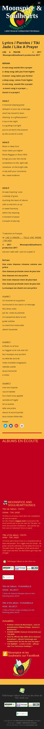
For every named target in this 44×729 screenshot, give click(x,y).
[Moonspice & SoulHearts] (22, 667)
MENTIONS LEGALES (30, 723)
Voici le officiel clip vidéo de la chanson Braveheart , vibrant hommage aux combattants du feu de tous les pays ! (23, 639)
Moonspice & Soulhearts (22, 11)
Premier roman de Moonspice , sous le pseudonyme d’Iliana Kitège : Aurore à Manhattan (23, 627)
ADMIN (18, 723)
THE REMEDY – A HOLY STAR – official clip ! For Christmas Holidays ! (23, 645)
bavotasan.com (31, 725)
